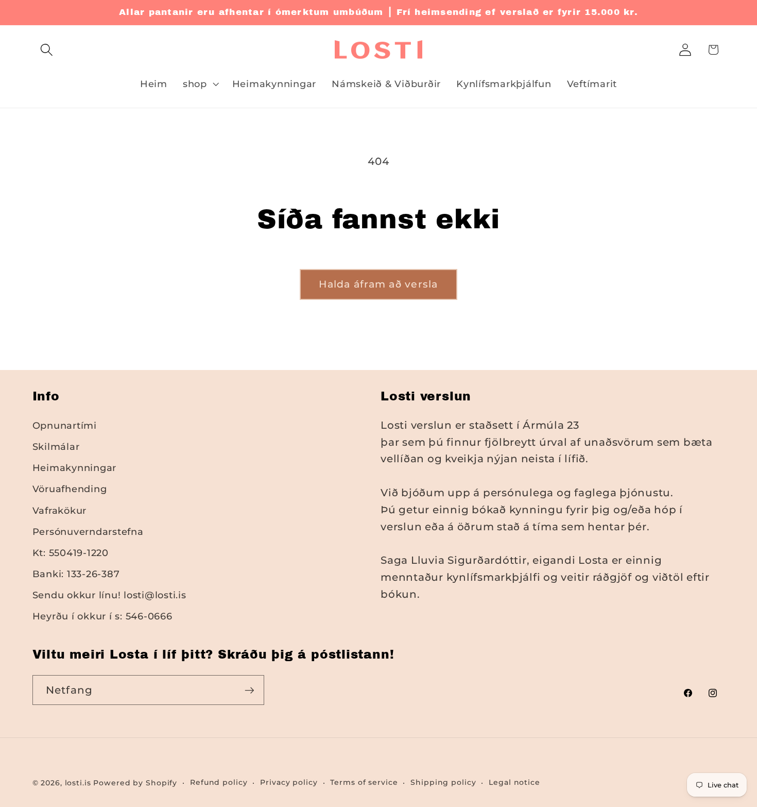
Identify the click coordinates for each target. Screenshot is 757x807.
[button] (46, 50)
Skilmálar (56, 446)
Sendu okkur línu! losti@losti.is (109, 595)
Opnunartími (64, 425)
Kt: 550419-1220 (70, 552)
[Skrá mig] (249, 690)
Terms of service (364, 782)
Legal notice (514, 782)
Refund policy (218, 782)
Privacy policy (288, 782)
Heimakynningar (74, 467)
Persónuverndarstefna (88, 531)
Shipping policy (443, 782)
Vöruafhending (69, 488)
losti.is (78, 783)
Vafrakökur (59, 510)
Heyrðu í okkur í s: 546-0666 (102, 616)
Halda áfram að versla (378, 284)
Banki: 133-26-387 (76, 573)
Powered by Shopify (135, 783)
